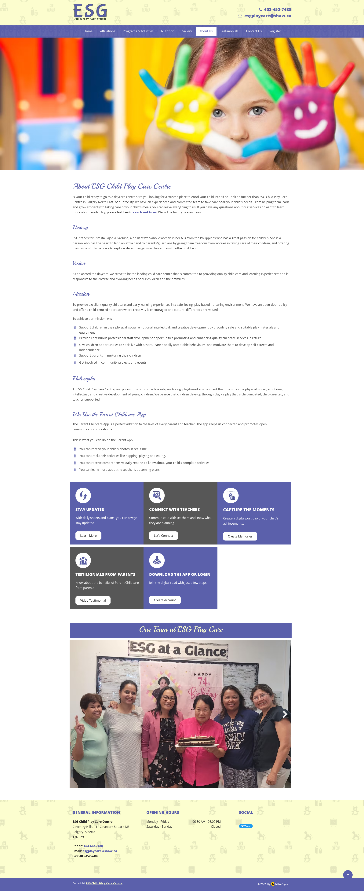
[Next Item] (285, 714)
